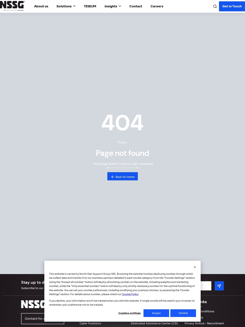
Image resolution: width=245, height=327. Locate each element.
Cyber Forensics (90, 323)
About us (41, 6)
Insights (110, 6)
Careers (156, 6)
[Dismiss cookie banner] (195, 267)
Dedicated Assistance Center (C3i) (154, 323)
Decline (183, 313)
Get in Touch (232, 6)
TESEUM (90, 6)
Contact (135, 6)
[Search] (215, 6)
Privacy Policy (193, 317)
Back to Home (124, 177)
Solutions (64, 6)
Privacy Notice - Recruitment (204, 323)
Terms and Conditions (199, 311)
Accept (156, 313)
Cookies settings (129, 313)
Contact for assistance (42, 318)
